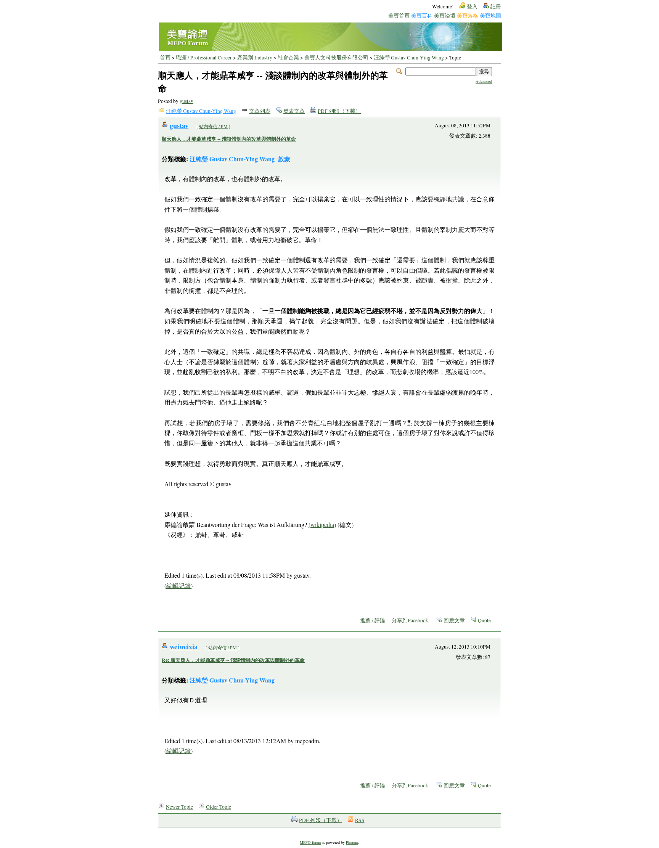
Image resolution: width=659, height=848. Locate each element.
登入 (472, 6)
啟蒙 (284, 158)
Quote (484, 620)
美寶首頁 (399, 15)
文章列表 (259, 111)
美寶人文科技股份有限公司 (336, 57)
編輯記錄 (178, 585)
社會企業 (288, 57)
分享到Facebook (410, 620)
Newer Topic (179, 806)
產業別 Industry (254, 57)
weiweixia (184, 646)
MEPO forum (310, 842)
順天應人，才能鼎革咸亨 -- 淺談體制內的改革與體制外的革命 (229, 139)
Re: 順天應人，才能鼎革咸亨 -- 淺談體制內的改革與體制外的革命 (233, 660)
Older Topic (218, 806)
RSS (360, 820)
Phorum (352, 842)
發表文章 (294, 111)
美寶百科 (421, 15)
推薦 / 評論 (372, 620)
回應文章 (454, 620)
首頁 (165, 57)
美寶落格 (467, 15)
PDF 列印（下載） (339, 111)
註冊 (495, 6)
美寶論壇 (444, 15)
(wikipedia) (322, 524)
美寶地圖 (490, 15)
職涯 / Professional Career (204, 57)
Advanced (484, 81)
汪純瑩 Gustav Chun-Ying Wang (409, 57)
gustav (186, 101)
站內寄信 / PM (213, 126)
